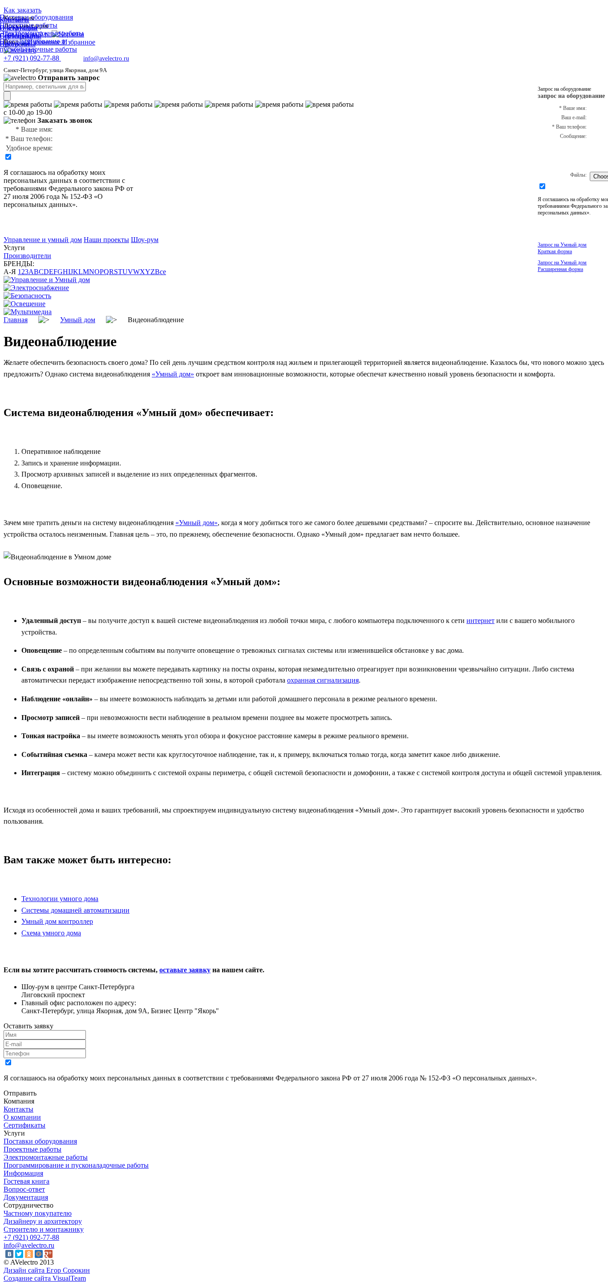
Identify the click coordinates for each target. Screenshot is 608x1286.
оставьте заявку (185, 970)
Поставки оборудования (40, 1141)
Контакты (18, 1109)
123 (23, 271)
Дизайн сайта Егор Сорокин (47, 1270)
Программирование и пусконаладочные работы (76, 1165)
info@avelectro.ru (106, 58)
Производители (27, 255)
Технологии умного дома (59, 898)
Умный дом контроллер (57, 921)
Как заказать (22, 10)
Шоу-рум (144, 239)
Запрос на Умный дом (562, 248)
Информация (23, 1173)
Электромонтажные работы (46, 1157)
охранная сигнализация (323, 680)
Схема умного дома (51, 933)
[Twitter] (19, 1254)
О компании (22, 1117)
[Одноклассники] (29, 1254)
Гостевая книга (26, 1181)
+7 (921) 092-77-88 (31, 1237)
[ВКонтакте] (9, 1254)
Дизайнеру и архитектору (43, 1221)
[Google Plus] (49, 1254)
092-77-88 (32, 58)
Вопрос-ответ (24, 1189)
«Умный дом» (173, 374)
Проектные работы (32, 1149)
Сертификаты (24, 1125)
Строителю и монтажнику (44, 1229)
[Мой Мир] (39, 1254)
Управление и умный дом (43, 239)
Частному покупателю (38, 1213)
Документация (26, 1197)
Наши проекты (106, 239)
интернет (480, 620)
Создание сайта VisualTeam (45, 1278)
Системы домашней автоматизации (75, 910)
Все (160, 271)
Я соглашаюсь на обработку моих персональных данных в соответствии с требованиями (64, 180)
